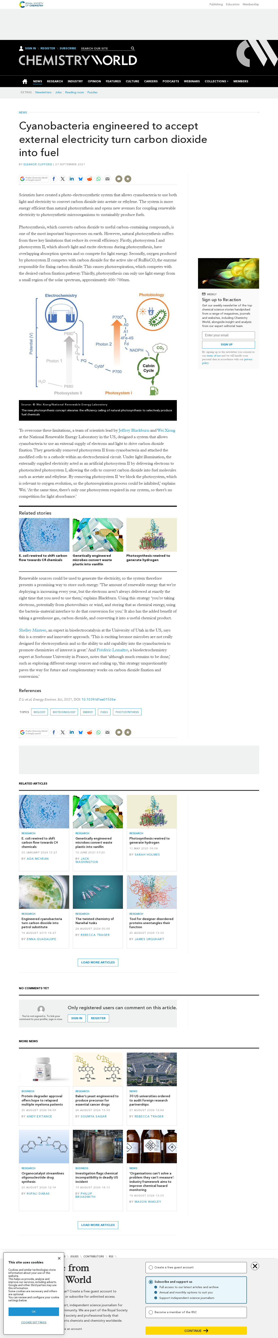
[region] (33, 1293)
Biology (39, 712)
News (23, 112)
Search (132, 48)
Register (47, 48)
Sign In (30, 48)
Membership (251, 4)
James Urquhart (149, 939)
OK (34, 1311)
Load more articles (98, 962)
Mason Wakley (148, 1202)
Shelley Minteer (32, 630)
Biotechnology (64, 712)
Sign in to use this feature (157, 169)
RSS (111, 1256)
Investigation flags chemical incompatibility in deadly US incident (97, 1177)
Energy (88, 712)
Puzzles (92, 92)
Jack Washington (87, 860)
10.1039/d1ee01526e (99, 699)
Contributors (93, 1256)
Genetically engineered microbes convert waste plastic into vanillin (92, 560)
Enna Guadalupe (41, 939)
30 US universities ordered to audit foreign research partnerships (149, 1100)
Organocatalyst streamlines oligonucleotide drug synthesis (43, 1177)
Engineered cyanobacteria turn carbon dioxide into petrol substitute (42, 923)
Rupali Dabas (38, 1193)
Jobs (58, 92)
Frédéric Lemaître (112, 650)
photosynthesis (127, 712)
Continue (193, 1331)
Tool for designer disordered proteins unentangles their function (151, 923)
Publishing (216, 4)
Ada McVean (38, 858)
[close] (176, 169)
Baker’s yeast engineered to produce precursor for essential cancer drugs (97, 1100)
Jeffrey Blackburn (134, 430)
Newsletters (43, 92)
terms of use (214, 355)
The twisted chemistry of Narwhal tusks (95, 921)
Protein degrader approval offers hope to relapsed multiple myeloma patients (42, 1100)
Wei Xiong (166, 430)
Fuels (104, 712)
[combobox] (106, 48)
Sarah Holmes (147, 854)
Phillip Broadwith (86, 1195)
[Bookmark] (127, 179)
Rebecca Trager (95, 935)
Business (28, 1091)
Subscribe (68, 48)
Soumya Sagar (94, 1116)
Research (28, 833)
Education (233, 4)
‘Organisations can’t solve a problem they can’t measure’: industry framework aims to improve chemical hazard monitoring (151, 1181)
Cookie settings (34, 1322)
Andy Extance (39, 1116)
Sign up (227, 344)
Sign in (76, 1018)
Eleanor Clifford (38, 164)
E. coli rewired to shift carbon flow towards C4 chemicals (43, 558)
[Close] (59, 1258)
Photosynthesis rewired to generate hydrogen (148, 558)
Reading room (74, 92)
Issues (74, 1256)
